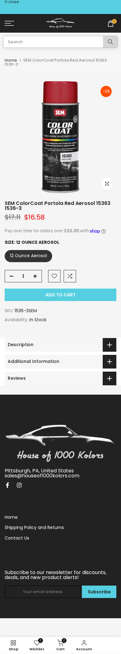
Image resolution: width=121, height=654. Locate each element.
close (13, 2)
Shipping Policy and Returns (34, 527)
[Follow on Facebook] (7, 485)
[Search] (110, 42)
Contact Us (17, 538)
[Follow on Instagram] (19, 485)
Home (11, 60)
